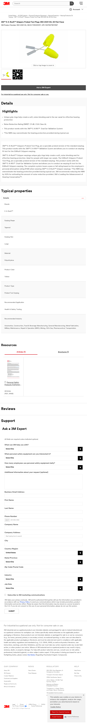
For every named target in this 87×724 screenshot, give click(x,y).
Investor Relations (9, 676)
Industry (8, 575)
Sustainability (7, 681)
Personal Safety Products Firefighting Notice (13, 384)
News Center (32, 670)
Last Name (9, 508)
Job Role (8, 584)
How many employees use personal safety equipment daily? (30, 463)
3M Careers (7, 673)
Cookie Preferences (36, 706)
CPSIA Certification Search (54, 677)
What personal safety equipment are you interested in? (28, 454)
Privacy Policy (25, 602)
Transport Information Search (55, 674)
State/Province (11, 558)
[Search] (72, 3)
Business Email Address (14, 492)
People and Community (10, 684)
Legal (13, 704)
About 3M (7, 670)
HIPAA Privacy (33, 704)
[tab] (21, 352)
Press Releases (32, 673)
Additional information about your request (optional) (26, 472)
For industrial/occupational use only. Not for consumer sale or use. (25, 94)
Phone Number (11, 516)
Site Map (76, 673)
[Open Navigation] (81, 4)
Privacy (22, 704)
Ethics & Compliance (9, 686)
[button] (71, 717)
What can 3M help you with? (17, 445)
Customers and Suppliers (11, 678)
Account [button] (76, 9)
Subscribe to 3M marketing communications (26, 595)
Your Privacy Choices (18, 706)
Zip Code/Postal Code (14, 567)
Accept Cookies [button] (56, 717)
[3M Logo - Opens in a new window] (6, 3)
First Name (9, 500)
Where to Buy (78, 676)
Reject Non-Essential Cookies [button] (60, 712)
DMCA (43, 704)
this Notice (31, 655)
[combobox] (7, 520)
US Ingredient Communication (55, 693)
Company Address (12, 533)
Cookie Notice (55, 707)
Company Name (11, 525)
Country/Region (11, 549)
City (6, 541)
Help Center (77, 670)
